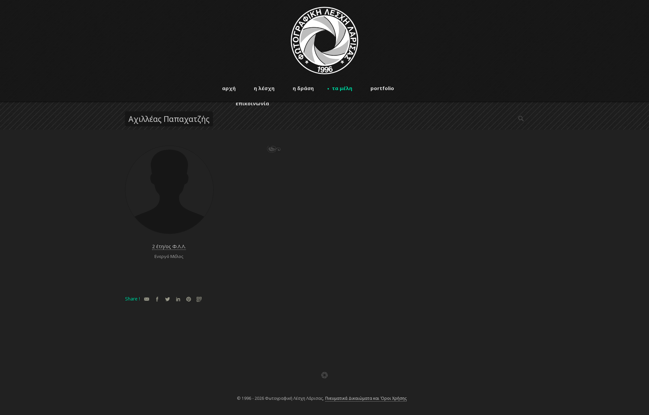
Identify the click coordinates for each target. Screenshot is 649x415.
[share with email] (146, 299)
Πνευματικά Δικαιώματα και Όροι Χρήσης (366, 398)
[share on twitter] (167, 299)
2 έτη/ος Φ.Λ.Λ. (169, 246)
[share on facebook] (157, 299)
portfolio (382, 88)
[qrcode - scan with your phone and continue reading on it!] (199, 299)
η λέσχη (264, 88)
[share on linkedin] (178, 299)
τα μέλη (342, 88)
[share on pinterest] (188, 299)
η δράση (303, 88)
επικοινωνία (252, 103)
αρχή (229, 88)
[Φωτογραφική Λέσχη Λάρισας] (324, 72)
